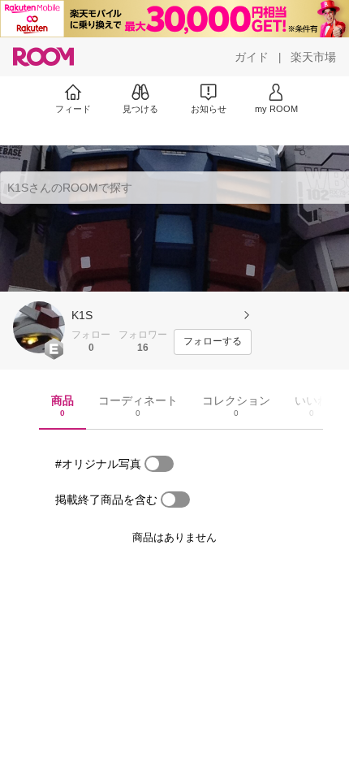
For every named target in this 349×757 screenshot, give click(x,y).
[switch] (159, 464)
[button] (39, 327)
